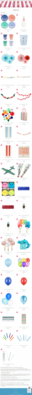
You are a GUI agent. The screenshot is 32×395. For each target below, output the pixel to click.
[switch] (29, 391)
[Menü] (30, 386)
